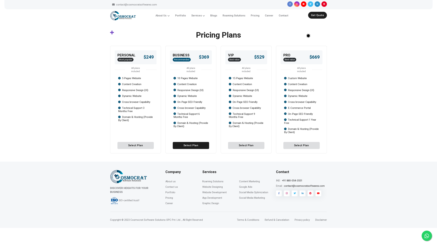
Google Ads (245, 186)
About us (170, 181)
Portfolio (180, 15)
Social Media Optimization (253, 192)
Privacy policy (302, 219)
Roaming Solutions (234, 15)
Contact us (171, 186)
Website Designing (212, 186)
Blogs (213, 15)
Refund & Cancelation (277, 219)
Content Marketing (249, 181)
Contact (283, 15)
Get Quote (317, 15)
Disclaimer (321, 219)
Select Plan (135, 145)
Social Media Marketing (252, 197)
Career (269, 15)
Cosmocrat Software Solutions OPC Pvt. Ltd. (155, 219)
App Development (212, 197)
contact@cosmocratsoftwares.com (136, 4)
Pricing (255, 15)
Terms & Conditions (248, 219)
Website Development (214, 192)
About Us (161, 15)
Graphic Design (210, 203)
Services (196, 15)
